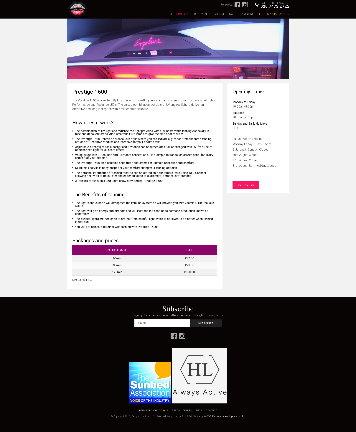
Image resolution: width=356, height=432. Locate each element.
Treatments (201, 13)
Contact (211, 410)
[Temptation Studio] (77, 9)
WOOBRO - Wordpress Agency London (224, 416)
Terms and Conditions (153, 410)
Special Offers (278, 13)
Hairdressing (223, 13)
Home (170, 13)
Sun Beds (183, 13)
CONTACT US (246, 185)
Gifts (261, 13)
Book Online (245, 13)
